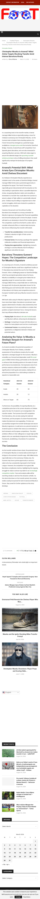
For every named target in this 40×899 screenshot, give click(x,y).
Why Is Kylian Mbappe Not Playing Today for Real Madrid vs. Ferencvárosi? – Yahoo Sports (26, 807)
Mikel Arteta (7, 500)
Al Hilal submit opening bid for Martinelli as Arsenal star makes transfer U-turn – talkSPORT (26, 752)
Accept (18, 897)
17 (10, 853)
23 (4, 856)
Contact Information (12, 2)
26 (20, 856)
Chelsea (29, 493)
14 (30, 849)
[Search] (38, 34)
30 (4, 860)
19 (20, 853)
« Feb (3, 864)
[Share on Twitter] (23, 551)
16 (4, 853)
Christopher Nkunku (29, 40)
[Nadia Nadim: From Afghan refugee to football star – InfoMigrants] (8, 796)
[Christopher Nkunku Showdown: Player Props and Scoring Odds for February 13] (20, 654)
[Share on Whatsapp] (33, 551)
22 (35, 853)
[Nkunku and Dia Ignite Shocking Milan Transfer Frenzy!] (20, 619)
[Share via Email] (35, 551)
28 (30, 856)
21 (30, 853)
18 (15, 853)
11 (15, 849)
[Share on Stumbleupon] (31, 551)
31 (10, 860)
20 (25, 853)
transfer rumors (27, 500)
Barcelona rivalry (17, 493)
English (8, 692)
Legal (22, 2)
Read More (26, 897)
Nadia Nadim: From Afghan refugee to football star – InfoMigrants (25, 794)
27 (25, 856)
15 (35, 849)
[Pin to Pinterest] (25, 551)
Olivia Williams (9, 558)
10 (10, 849)
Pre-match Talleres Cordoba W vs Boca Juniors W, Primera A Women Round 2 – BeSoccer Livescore (26, 781)
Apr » (8, 864)
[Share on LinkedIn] (27, 551)
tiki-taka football (27, 316)
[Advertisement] (20, 24)
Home (4, 40)
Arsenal (5, 493)
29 (35, 856)
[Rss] (35, 34)
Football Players (14, 40)
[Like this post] (18, 551)
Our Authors (30, 2)
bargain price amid (17, 145)
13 (25, 849)
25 (15, 856)
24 (10, 856)
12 (20, 849)
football (22, 497)
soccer (17, 500)
